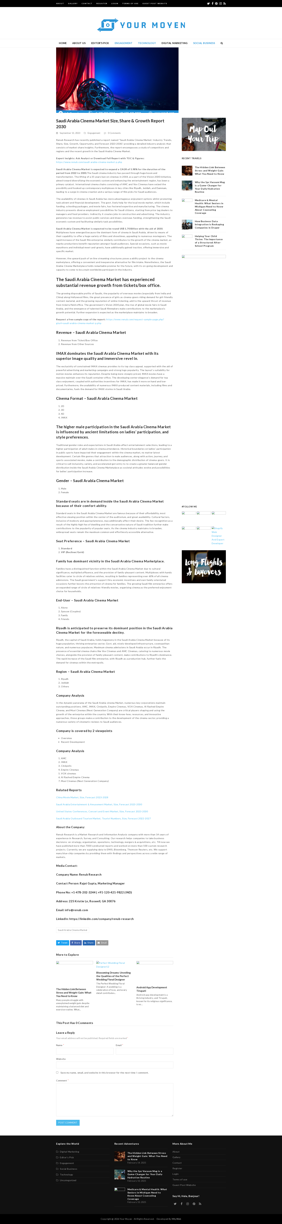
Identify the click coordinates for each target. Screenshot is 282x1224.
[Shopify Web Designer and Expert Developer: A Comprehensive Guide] (219, 535)
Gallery (176, 1157)
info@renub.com (76, 910)
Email (119, 1045)
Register (177, 1168)
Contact (177, 1162)
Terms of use (179, 1179)
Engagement (94, 133)
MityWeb (176, 1219)
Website (61, 1058)
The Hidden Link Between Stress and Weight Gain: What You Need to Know (73, 992)
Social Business (68, 1168)
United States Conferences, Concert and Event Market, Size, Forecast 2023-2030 (102, 811)
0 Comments (114, 133)
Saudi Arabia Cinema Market (72, 930)
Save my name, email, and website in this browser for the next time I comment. (105, 1072)
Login (175, 1173)
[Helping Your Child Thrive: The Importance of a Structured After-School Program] (204, 533)
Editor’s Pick (67, 1157)
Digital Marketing (69, 1151)
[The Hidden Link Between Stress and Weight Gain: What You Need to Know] (74, 972)
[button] (222, 43)
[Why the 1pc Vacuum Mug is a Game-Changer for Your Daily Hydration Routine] (204, 518)
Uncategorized (68, 1180)
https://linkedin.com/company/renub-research (101, 919)
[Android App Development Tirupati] (154, 971)
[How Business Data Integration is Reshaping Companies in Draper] (189, 533)
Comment (62, 1080)
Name (60, 1045)
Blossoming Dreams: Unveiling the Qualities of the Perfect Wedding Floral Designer (113, 976)
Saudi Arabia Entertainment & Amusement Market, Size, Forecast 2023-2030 (99, 804)
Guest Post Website (184, 1185)
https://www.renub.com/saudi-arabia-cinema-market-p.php (89, 162)
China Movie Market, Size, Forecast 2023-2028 (82, 797)
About (176, 1151)
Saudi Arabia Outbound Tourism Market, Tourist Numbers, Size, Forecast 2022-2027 (103, 818)
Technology (66, 1174)
